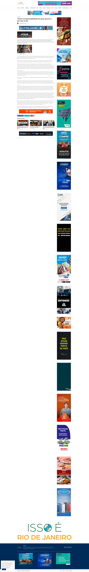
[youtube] (69, 547)
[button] (69, 7)
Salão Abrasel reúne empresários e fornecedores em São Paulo (35, 127)
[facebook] (65, 547)
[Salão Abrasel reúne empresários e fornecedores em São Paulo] (36, 123)
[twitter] (67, 547)
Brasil (52, 7)
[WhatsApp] (30, 115)
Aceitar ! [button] (4, 569)
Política (60, 7)
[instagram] (71, 547)
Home (19, 7)
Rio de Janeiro (33, 7)
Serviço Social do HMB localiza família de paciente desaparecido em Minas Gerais (49, 127)
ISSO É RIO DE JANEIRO (26, 570)
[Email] (33, 115)
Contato (67, 570)
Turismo (56, 7)
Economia (48, 7)
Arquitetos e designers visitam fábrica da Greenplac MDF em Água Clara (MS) (23, 127)
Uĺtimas (27, 7)
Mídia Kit (70, 570)
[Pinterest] (32, 115)
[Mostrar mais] (35, 115)
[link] (22, 53)
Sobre (64, 570)
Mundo (44, 7)
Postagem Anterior (20, 137)
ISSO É (22, 7)
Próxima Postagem (51, 137)
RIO (37, 7)
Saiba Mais (8, 568)
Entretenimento (65, 7)
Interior (40, 7)
